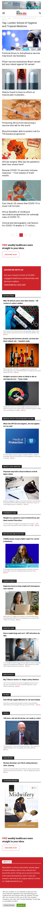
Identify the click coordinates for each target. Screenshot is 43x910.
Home (4, 18)
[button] (3, 13)
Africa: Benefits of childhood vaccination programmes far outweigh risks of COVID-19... (20, 214)
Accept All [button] (21, 905)
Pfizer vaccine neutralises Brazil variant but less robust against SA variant (21, 63)
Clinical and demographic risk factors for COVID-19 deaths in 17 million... (20, 224)
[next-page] (30, 235)
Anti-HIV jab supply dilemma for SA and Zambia (21, 700)
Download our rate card (14, 284)
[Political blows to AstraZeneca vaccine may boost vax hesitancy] (21, 40)
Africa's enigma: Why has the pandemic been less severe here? (21, 163)
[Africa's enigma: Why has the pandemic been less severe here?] (21, 148)
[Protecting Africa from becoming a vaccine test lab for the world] (21, 109)
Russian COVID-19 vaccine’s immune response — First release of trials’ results (19, 173)
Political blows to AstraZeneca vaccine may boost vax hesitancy (21, 54)
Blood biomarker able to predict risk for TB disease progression (21, 132)
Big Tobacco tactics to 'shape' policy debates (21, 680)
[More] (5, 334)
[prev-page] (12, 235)
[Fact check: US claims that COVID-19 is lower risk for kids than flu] (21, 190)
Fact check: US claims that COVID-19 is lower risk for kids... (21, 204)
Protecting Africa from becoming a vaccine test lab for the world (19, 124)
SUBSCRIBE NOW (10, 254)
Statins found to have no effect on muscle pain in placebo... (18, 93)
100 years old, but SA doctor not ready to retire (22, 718)
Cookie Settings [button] (9, 905)
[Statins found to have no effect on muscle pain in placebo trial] (21, 79)
